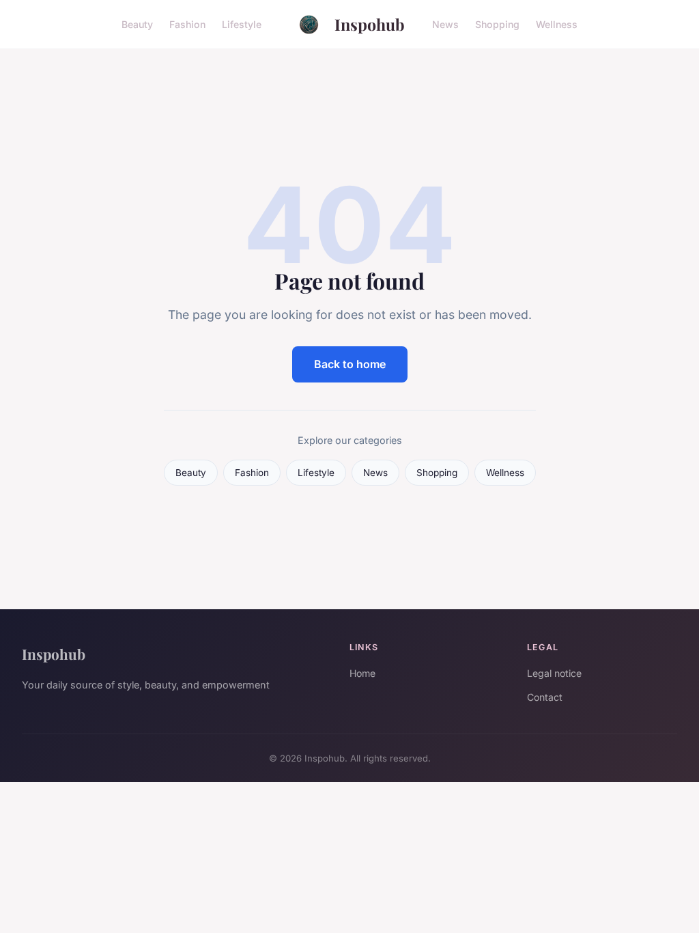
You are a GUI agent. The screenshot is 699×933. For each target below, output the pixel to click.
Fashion (187, 24)
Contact (544, 697)
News (445, 24)
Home (362, 673)
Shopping (497, 24)
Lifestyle (241, 24)
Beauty (137, 24)
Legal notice (554, 673)
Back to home (350, 364)
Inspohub (369, 24)
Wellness (556, 24)
